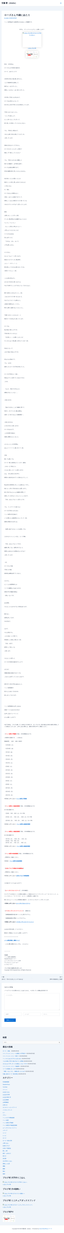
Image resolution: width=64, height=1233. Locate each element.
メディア (5, 1130)
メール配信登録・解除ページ (12, 940)
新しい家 (5, 1151)
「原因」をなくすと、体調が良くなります (14, 1071)
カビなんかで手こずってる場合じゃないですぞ (15, 1063)
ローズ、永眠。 (7, 1051)
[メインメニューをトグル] (60, 3)
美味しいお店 (6, 1163)
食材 (4, 1174)
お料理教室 (6, 1102)
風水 (4, 1171)
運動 (4, 1166)
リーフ (4, 1133)
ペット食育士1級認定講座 (23, 846)
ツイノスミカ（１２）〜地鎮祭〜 (11, 1066)
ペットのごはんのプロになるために (12, 1058)
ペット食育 (6, 1120)
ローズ (4, 1138)
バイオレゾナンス (7, 1110)
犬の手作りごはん (7, 1161)
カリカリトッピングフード (10, 1107)
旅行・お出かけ (7, 1153)
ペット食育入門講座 (21, 798)
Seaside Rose (6, 1084)
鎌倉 (4, 1168)
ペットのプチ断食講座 (8, 1117)
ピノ (4, 1112)
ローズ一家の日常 (7, 1140)
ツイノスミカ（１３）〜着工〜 (11, 1056)
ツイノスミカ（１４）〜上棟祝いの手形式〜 (14, 1053)
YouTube (5, 1087)
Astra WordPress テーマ (45, 1228)
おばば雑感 (6, 1099)
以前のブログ (6, 1145)
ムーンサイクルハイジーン (23, 903)
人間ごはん (6, 1143)
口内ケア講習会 (7, 1148)
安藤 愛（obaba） (9, 3)
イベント (5, 1089)
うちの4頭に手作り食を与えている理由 (13, 1061)
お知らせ (5, 1105)
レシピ (4, 1135)
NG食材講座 (6, 1082)
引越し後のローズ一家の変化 (10, 1074)
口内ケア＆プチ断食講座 (22, 875)
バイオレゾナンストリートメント (25, 922)
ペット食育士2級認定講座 (23, 824)
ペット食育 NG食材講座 (16, 861)
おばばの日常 (6, 1094)
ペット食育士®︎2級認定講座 (10, 1125)
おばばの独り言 (7, 1097)
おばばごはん (6, 1092)
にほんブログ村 (32, 48)
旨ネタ (4, 1156)
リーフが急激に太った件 (9, 1069)
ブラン (4, 1115)
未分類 (4, 1158)
